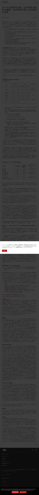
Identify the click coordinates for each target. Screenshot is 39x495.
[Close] (37, 489)
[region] (19, 491)
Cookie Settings (15, 492)
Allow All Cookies (23, 492)
